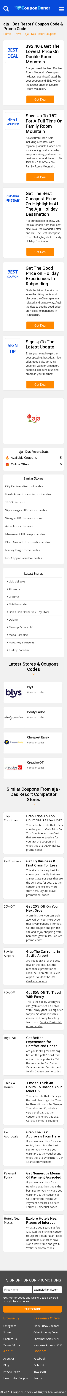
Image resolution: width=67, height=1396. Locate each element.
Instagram (40, 1371)
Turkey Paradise (19, 650)
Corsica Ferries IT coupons (42, 1120)
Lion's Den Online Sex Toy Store (29, 612)
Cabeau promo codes (48, 1071)
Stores (7, 1332)
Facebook (39, 1358)
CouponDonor (21, 1392)
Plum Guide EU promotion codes (27, 542)
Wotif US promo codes (40, 1248)
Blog (6, 1365)
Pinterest (39, 1365)
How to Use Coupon (15, 1378)
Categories (9, 1326)
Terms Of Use (11, 1345)
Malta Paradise (18, 635)
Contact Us (10, 1339)
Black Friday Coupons (47, 1326)
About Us (9, 1358)
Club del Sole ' (17, 581)
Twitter (38, 1378)
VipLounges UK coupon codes (26, 510)
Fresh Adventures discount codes (28, 494)
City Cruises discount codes (24, 486)
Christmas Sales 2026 (46, 1339)
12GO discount (15, 502)
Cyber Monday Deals (46, 1332)
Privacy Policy (11, 1371)
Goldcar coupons (36, 981)
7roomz (13, 596)
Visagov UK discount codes (23, 518)
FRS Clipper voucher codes (23, 558)
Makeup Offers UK (20, 627)
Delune (13, 619)
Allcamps (14, 589)
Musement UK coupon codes (25, 534)
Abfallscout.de (17, 604)
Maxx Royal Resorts (21, 642)
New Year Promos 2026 (48, 1345)
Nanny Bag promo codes (22, 550)
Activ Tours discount (19, 526)
